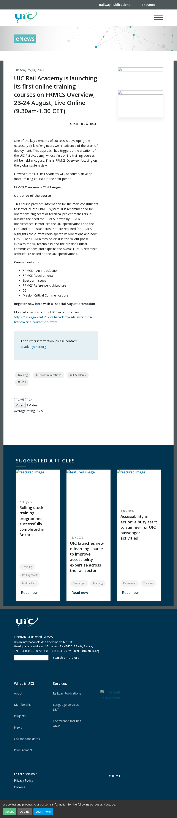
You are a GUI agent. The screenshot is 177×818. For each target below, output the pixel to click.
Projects (20, 716)
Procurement (23, 750)
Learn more (43, 811)
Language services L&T (66, 706)
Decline (25, 811)
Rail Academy (78, 375)
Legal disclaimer (25, 774)
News (18, 727)
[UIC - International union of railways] (27, 622)
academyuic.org (33, 347)
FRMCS (22, 382)
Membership (23, 704)
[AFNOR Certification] (110, 695)
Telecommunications (48, 375)
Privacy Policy (23, 780)
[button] (95, 17)
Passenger (79, 583)
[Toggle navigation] (158, 19)
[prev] (142, 56)
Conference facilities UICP (67, 723)
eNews (25, 38)
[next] (159, 56)
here (38, 304)
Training (23, 375)
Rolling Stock (30, 575)
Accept (9, 811)
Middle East (29, 583)
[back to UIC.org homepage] (26, 17)
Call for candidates (27, 739)
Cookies (19, 787)
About (18, 693)
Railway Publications (67, 693)
